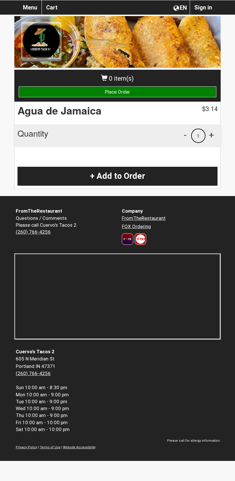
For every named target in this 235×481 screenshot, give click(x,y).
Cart (52, 7)
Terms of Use (50, 447)
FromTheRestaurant (144, 218)
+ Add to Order (117, 176)
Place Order (117, 92)
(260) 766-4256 (33, 232)
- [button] (185, 134)
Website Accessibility (79, 447)
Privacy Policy (26, 447)
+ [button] (211, 134)
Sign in (203, 7)
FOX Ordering (136, 226)
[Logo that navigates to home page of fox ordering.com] (139, 239)
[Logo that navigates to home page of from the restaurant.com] (127, 239)
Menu (30, 7)
